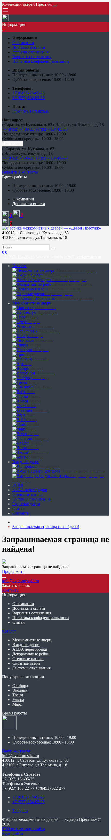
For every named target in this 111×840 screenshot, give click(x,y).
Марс (17, 704)
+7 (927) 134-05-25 (28, 97)
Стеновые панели (28, 494)
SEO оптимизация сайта (23, 829)
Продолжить (13, 571)
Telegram (20, 810)
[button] (14, 177)
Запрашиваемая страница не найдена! (45, 526)
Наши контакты (16, 751)
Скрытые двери (26, 504)
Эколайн (20, 690)
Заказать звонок (49, 257)
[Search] (53, 248)
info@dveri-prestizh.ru (30, 111)
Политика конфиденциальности (40, 61)
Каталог (19, 265)
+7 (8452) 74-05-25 (28, 93)
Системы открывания (31, 499)
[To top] (4, 577)
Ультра (18, 699)
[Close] (55, 5)
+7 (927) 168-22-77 (18, 788)
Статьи (18, 508)
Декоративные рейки (31, 654)
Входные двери (25, 462)
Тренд (17, 695)
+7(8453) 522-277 (50, 788)
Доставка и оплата (28, 47)
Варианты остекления (31, 56)
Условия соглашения (30, 52)
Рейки (17, 485)
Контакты (21, 513)
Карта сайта (12, 833)
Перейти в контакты (20, 172)
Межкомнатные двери (31, 303)
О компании (23, 42)
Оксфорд (20, 685)
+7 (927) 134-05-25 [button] (18, 779)
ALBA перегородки (29, 490)
